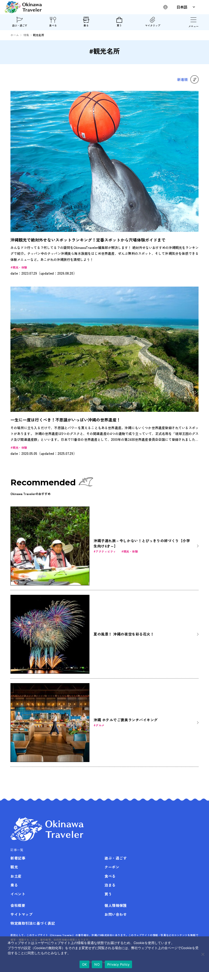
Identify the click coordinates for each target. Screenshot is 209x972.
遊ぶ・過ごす (19, 25)
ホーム (14, 35)
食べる (53, 25)
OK (84, 964)
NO (97, 964)
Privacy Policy (118, 964)
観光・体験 (19, 267)
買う (119, 25)
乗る (86, 25)
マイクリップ (152, 25)
